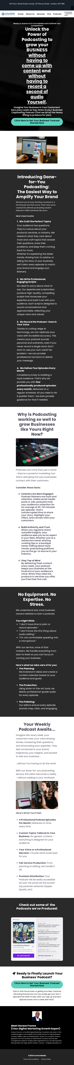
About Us (30, 14)
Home (21, 14)
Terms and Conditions (31, 1059)
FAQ (49, 14)
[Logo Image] (8, 14)
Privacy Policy (46, 1059)
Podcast (57, 14)
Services (41, 14)
